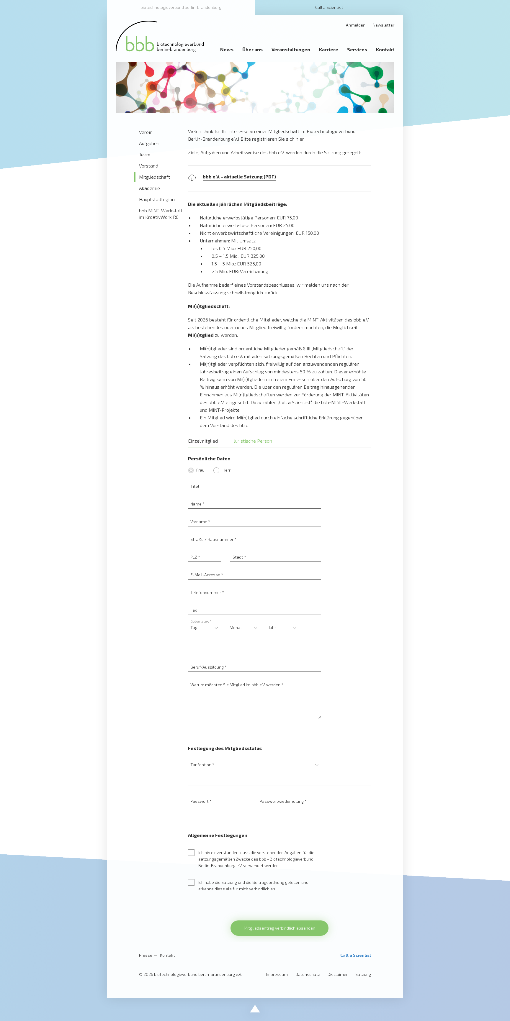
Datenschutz (307, 974)
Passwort (219, 795)
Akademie (149, 188)
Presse (145, 955)
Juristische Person (253, 441)
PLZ (204, 550)
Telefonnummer (254, 586)
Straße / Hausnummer (254, 533)
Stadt (275, 550)
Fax (254, 603)
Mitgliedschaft (154, 177)
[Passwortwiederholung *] (289, 795)
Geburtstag (200, 621)
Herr (226, 469)
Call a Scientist (329, 7)
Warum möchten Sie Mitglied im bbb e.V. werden (254, 678)
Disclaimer (338, 974)
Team (144, 154)
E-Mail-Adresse (254, 568)
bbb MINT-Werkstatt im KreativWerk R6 (161, 214)
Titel (254, 480)
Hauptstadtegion (157, 199)
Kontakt (167, 955)
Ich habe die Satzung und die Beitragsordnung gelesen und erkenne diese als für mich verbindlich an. (253, 885)
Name (254, 497)
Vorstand (148, 165)
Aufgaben (149, 143)
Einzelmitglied (203, 441)
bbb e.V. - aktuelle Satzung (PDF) (239, 176)
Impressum (277, 974)
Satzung (363, 974)
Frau (200, 469)
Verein (146, 132)
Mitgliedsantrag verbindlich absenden (279, 927)
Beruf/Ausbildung (254, 660)
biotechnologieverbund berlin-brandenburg (180, 7)
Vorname (254, 515)
